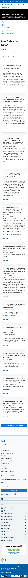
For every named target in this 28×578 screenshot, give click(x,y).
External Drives (7, 501)
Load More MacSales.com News (14, 425)
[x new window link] (10, 494)
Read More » (6, 90)
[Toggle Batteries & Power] (26, 513)
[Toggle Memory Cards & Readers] (26, 510)
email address (6, 486)
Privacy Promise (5, 468)
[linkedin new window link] (13, 494)
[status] (8, 57)
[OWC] (3, 441)
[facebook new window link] (2, 494)
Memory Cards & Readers (9, 510)
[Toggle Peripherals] (26, 531)
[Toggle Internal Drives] (26, 499)
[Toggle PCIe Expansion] (26, 525)
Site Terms (13, 568)
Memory (6, 522)
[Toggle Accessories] (26, 528)
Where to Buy (4, 455)
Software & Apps (8, 516)
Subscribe (14, 490)
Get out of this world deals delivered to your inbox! (14, 1)
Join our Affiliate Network (7, 453)
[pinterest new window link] (15, 494)
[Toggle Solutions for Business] (26, 537)
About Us (3, 448)
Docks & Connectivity (8, 507)
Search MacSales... (6, 7)
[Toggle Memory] (26, 522)
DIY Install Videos (5, 450)
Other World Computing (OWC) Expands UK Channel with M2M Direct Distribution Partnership (14, 355)
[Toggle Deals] (26, 534)
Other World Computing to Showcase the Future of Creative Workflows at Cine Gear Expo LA (14, 248)
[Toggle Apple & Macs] (26, 504)
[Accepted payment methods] (14, 576)
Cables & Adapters (8, 519)
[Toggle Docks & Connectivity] (26, 507)
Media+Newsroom (5, 466)
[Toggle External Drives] (26, 502)
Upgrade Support (8, 540)
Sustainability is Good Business (8, 461)
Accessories (6, 528)
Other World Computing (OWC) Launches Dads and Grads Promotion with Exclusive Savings (14, 306)
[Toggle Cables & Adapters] (26, 519)
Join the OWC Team (5, 463)
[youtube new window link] (7, 494)
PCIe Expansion (7, 525)
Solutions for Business (9, 537)
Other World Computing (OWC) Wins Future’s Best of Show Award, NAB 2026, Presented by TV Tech (14, 403)
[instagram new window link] (4, 494)
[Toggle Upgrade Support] (26, 540)
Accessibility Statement (6, 458)
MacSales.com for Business (7, 471)
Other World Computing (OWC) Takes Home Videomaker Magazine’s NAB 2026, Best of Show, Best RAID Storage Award (14, 380)
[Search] (26, 7)
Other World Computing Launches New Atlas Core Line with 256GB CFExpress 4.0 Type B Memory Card (13, 175)
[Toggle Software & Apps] (26, 516)
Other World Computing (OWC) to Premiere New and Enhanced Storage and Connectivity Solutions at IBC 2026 (14, 67)
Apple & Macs (7, 504)
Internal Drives (7, 499)
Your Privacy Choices (6, 572)
